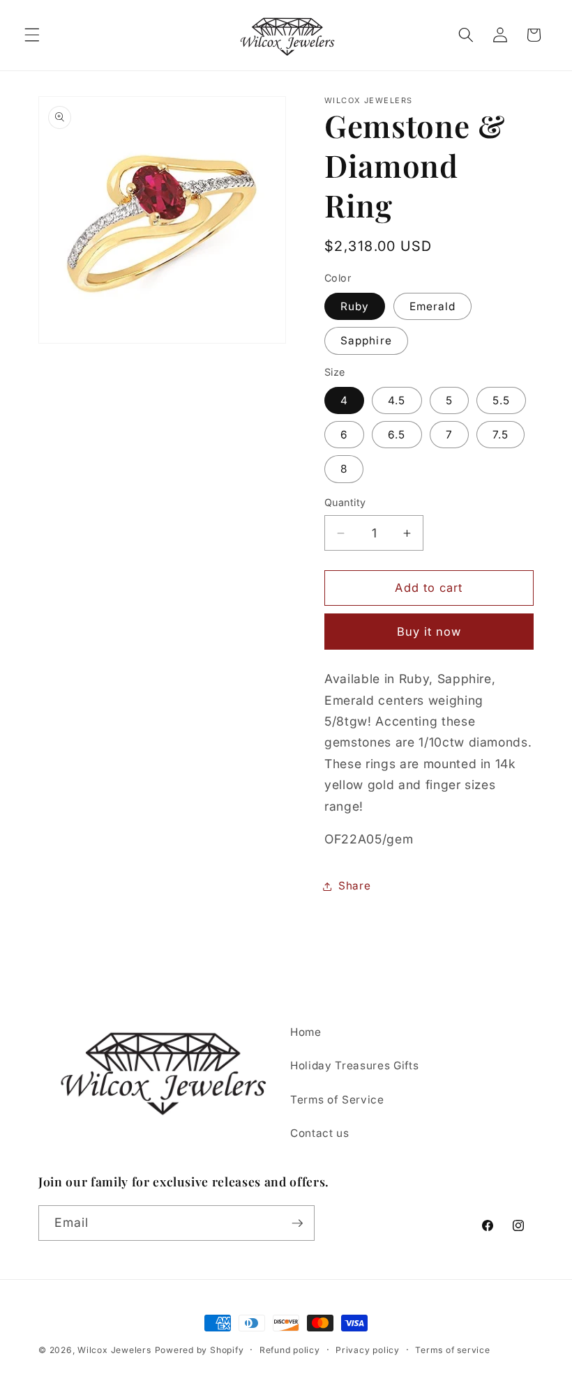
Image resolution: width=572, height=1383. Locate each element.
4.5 (396, 400)
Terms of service (452, 1350)
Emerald (432, 306)
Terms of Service (337, 1099)
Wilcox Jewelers (114, 1350)
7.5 (500, 434)
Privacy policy (368, 1350)
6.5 (396, 434)
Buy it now (429, 632)
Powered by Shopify (199, 1350)
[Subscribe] (297, 1223)
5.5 (501, 400)
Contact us (319, 1133)
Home (306, 1032)
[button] (32, 35)
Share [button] (354, 885)
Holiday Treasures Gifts (354, 1065)
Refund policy (289, 1350)
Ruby (354, 306)
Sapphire (366, 340)
